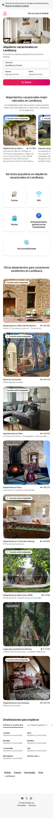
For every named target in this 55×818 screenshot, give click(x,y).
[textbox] (14, 74)
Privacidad (21, 805)
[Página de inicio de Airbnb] (5, 13)
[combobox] (26, 65)
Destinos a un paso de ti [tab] (13, 725)
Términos (32, 805)
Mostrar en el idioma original (17, 6)
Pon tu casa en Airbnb (38, 13)
